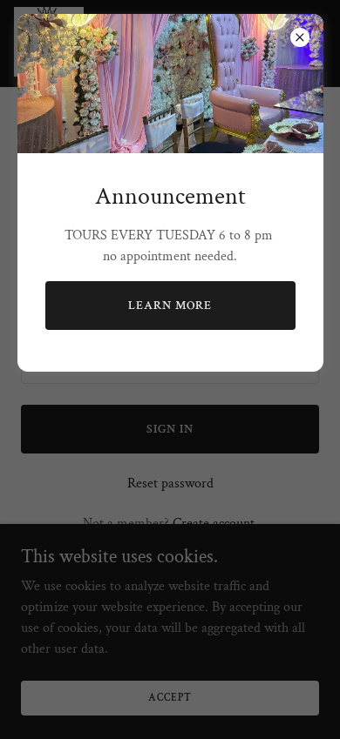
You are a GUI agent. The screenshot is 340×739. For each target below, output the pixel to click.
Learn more (170, 305)
